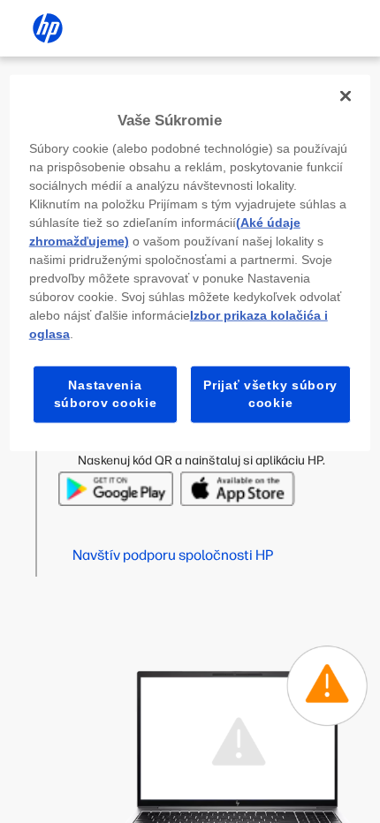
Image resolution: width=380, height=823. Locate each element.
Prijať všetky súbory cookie (270, 394)
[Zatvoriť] (345, 95)
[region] (190, 262)
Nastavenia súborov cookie (105, 394)
